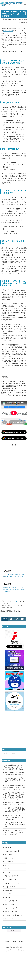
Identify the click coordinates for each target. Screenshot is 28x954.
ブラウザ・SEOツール (11, 876)
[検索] (23, 753)
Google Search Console (12, 851)
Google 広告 (8, 890)
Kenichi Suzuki (14, 949)
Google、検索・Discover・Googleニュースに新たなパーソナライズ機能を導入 (13, 817)
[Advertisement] (14, 506)
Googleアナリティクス (12, 883)
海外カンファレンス (11, 912)
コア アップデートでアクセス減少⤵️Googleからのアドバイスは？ (13, 575)
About (21, 941)
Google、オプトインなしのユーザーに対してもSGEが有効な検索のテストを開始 (14, 589)
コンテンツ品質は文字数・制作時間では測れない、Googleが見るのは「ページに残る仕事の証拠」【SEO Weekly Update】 (14, 796)
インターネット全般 (11, 908)
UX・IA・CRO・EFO (11, 880)
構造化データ (9, 858)
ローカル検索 (9, 862)
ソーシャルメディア (11, 901)
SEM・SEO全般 (9, 904)
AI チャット (8, 865)
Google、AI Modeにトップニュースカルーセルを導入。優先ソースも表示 (14, 780)
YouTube (7, 872)
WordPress (8, 869)
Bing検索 (7, 897)
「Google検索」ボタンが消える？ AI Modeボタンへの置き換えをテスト (14, 825)
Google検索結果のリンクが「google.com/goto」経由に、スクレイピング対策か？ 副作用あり (14, 767)
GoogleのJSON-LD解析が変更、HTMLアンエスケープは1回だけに (14, 803)
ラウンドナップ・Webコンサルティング (18, 951)
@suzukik (20, 949)
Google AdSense (10, 887)
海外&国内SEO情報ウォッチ (13, 915)
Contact (14, 941)
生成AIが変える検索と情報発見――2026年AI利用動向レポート (13, 774)
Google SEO (21, 601)
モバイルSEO (9, 854)
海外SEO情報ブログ (8, 601)
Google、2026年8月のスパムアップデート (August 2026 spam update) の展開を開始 (13, 832)
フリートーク (9, 919)
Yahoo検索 (8, 894)
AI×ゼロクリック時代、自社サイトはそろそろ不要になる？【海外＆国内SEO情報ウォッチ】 (14, 810)
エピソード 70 (8, 31)
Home (7, 941)
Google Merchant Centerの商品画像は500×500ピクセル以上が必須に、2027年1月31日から (14, 787)
